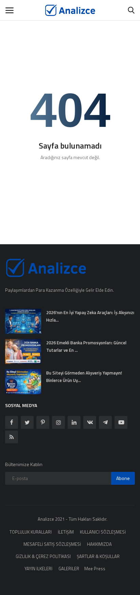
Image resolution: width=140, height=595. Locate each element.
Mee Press (94, 568)
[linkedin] (74, 422)
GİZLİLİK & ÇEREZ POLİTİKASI (43, 556)
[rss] (11, 436)
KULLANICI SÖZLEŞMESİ (103, 532)
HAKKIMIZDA (99, 544)
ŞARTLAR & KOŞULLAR (98, 556)
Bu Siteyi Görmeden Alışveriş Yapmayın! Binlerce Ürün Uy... (84, 376)
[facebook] (11, 422)
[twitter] (27, 422)
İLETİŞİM (66, 532)
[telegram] (105, 422)
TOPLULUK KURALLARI (31, 532)
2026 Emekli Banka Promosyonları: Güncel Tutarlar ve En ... (86, 346)
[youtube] (121, 422)
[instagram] (58, 422)
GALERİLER (68, 568)
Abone (123, 478)
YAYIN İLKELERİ (38, 568)
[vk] (89, 422)
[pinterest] (42, 422)
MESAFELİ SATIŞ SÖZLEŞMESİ (52, 544)
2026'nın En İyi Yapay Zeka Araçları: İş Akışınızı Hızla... (90, 316)
